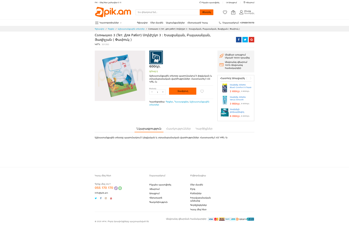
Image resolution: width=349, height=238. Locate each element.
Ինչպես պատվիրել (210, 2)
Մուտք (247, 11)
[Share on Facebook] (238, 39)
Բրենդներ (195, 193)
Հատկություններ (178, 128)
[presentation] (247, 78)
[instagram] (106, 198)
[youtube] (111, 198)
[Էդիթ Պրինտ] (156, 57)
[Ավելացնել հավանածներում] (202, 91)
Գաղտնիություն (158, 202)
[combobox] (168, 12)
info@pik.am (101, 193)
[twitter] (96, 198)
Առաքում (232, 2)
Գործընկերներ (198, 205)
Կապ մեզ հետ (198, 209)
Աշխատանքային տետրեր (131, 29)
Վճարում (250, 2)
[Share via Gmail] (251, 39)
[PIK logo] (113, 12)
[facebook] (100, 198)
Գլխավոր (99, 29)
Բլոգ (192, 189)
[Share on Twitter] (245, 39)
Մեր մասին (196, 184)
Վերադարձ (155, 197)
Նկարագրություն (149, 128)
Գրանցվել (249, 13)
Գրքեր (111, 29)
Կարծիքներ (204, 128)
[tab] (149, 128)
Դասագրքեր (181, 101)
